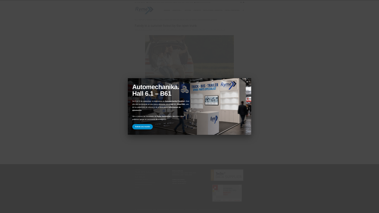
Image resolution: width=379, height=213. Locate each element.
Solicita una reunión (142, 127)
